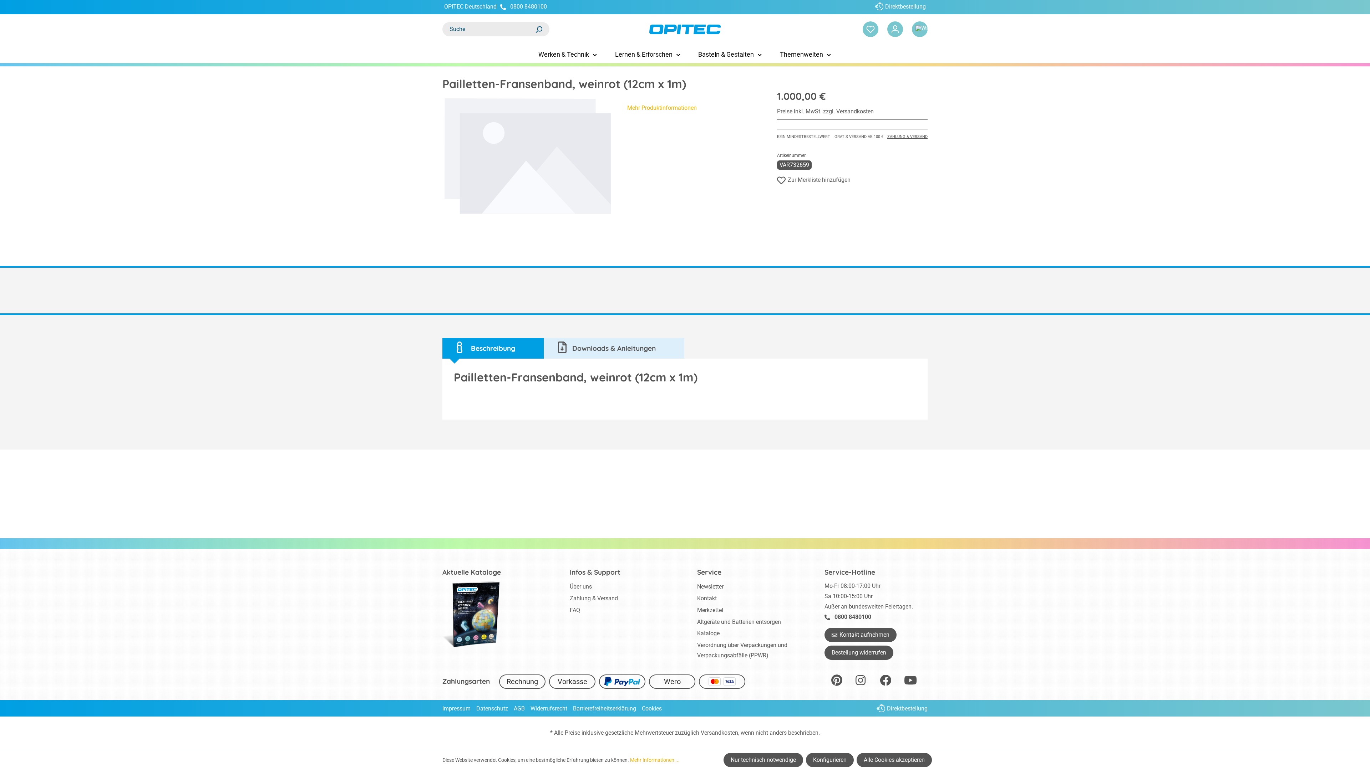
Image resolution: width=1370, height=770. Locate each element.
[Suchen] (539, 29)
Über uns (581, 586)
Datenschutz (492, 708)
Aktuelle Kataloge (471, 572)
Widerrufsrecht (549, 708)
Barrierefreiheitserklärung (604, 708)
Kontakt (707, 598)
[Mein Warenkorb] (920, 29)
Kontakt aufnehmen (864, 634)
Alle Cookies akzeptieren (894, 759)
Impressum (456, 708)
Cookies (652, 708)
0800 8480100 (528, 6)
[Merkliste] (870, 29)
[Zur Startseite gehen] (685, 29)
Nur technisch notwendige (763, 759)
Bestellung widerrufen (859, 652)
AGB (519, 708)
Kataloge (708, 633)
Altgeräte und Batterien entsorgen (739, 621)
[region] (527, 156)
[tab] (493, 348)
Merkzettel (710, 610)
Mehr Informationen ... (655, 760)
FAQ (575, 610)
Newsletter (710, 586)
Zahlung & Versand (907, 136)
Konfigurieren (830, 759)
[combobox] (489, 29)
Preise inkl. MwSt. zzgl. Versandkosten (825, 111)
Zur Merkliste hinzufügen (819, 179)
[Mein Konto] (895, 29)
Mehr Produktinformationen (662, 107)
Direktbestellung (905, 6)
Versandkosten (719, 732)
